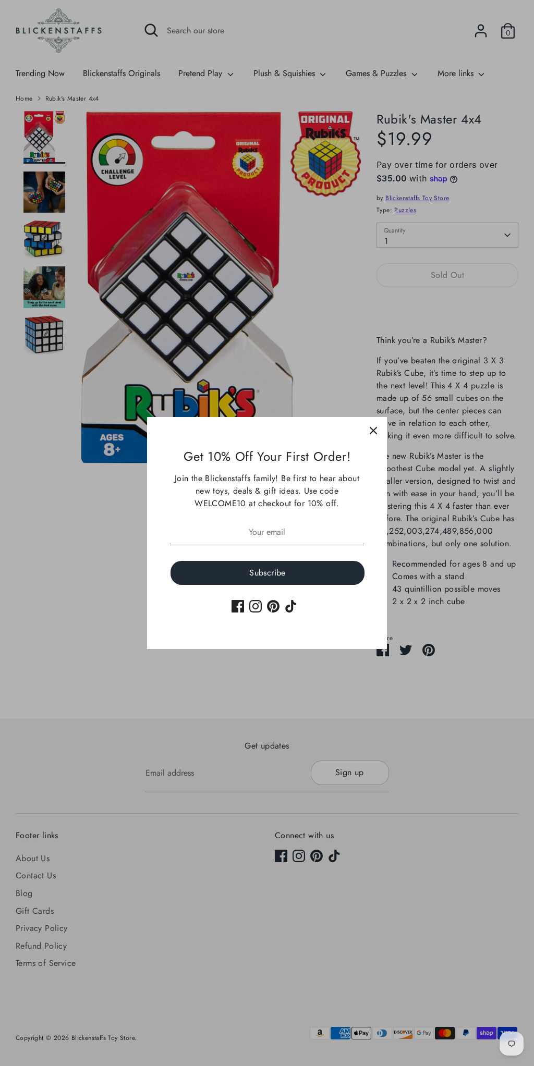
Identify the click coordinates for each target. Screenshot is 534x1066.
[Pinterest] (273, 606)
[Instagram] (255, 606)
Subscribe (267, 573)
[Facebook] (238, 606)
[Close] (373, 430)
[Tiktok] (291, 606)
